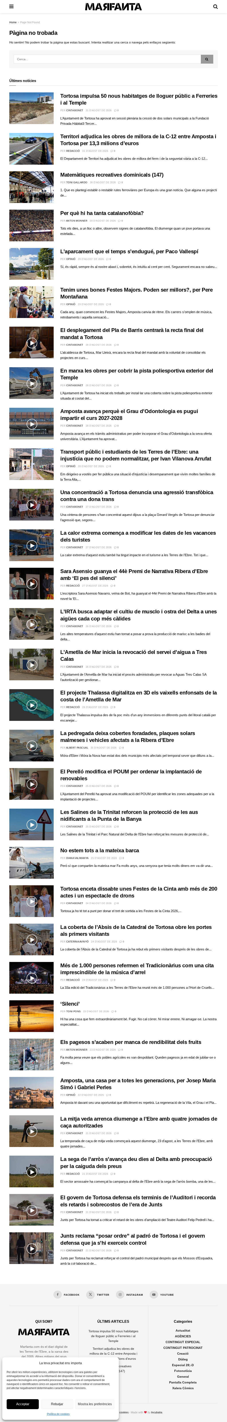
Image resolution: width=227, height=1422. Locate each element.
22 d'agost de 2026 (91, 1095)
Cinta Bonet (74, 110)
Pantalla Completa (183, 1382)
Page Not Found (30, 22)
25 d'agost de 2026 (104, 747)
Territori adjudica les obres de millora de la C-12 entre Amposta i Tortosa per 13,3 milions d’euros (113, 1353)
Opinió (71, 259)
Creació (183, 1353)
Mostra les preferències (95, 1404)
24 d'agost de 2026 (99, 903)
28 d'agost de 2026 (99, 344)
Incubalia (156, 1412)
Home (13, 22)
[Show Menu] (11, 6)
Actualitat (183, 1330)
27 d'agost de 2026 (99, 506)
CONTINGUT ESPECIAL (183, 1342)
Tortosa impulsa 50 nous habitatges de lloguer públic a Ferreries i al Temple (113, 1336)
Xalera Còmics (183, 1388)
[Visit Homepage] (113, 6)
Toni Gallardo (77, 182)
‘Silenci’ (70, 1004)
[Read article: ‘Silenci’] (31, 1016)
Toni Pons (73, 1011)
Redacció (73, 151)
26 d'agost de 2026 (99, 626)
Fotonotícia (183, 1371)
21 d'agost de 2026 (99, 1133)
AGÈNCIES (183, 1336)
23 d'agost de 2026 (96, 1011)
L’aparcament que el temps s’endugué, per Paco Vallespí (129, 251)
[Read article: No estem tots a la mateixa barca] (31, 863)
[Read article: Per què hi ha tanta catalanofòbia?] (31, 225)
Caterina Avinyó (77, 941)
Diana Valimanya (77, 858)
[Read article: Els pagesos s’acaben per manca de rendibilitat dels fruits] (31, 1054)
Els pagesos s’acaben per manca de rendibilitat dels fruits (130, 1042)
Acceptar (22, 1404)
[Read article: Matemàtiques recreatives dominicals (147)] (31, 187)
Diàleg (183, 1359)
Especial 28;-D (183, 1365)
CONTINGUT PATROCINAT (183, 1348)
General (183, 1376)
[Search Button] (215, 6)
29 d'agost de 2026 (91, 259)
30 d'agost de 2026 (103, 182)
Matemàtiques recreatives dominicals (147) (111, 175)
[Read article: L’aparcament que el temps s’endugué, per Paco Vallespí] (31, 264)
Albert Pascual (77, 747)
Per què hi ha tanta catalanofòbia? (102, 213)
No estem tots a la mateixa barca (99, 850)
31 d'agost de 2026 (99, 110)
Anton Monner (76, 220)
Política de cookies (58, 1414)
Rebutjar (57, 1404)
